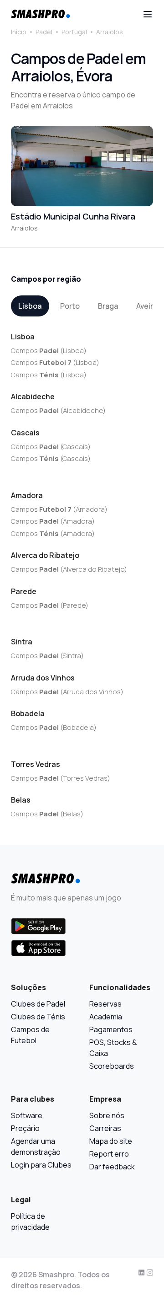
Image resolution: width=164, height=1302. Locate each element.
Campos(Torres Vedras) (60, 778)
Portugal (74, 32)
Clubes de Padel (38, 1004)
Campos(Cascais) (51, 446)
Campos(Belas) (47, 814)
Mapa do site (110, 1141)
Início (18, 32)
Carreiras (105, 1128)
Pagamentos (111, 1029)
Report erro (109, 1154)
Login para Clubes (41, 1165)
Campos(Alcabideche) (58, 410)
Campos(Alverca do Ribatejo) (69, 569)
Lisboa (30, 306)
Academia (105, 1017)
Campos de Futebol (30, 1034)
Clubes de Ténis (38, 1017)
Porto (70, 306)
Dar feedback (112, 1167)
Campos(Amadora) (59, 509)
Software (26, 1115)
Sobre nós (106, 1115)
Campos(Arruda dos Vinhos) (67, 692)
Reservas (105, 1004)
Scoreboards (111, 1066)
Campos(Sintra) (47, 655)
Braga (108, 306)
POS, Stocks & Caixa (113, 1047)
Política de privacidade (30, 1221)
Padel (44, 32)
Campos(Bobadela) (54, 727)
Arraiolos (109, 32)
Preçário (25, 1128)
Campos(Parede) (49, 605)
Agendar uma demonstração (36, 1146)
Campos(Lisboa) (49, 350)
